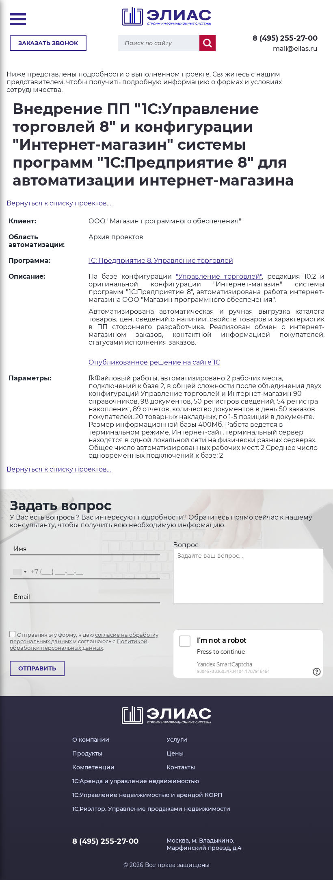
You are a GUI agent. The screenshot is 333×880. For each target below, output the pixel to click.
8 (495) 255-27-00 (285, 38)
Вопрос (186, 545)
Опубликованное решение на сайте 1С (154, 362)
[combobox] (19, 572)
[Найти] (207, 43)
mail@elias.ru (295, 48)
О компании (90, 739)
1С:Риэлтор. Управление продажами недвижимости (151, 808)
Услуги (176, 739)
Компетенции (93, 767)
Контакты (180, 767)
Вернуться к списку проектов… (58, 203)
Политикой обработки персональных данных (78, 644)
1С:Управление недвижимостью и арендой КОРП (147, 795)
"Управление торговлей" (219, 276)
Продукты (87, 753)
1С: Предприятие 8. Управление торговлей (161, 260)
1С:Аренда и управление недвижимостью (135, 781)
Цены (175, 753)
